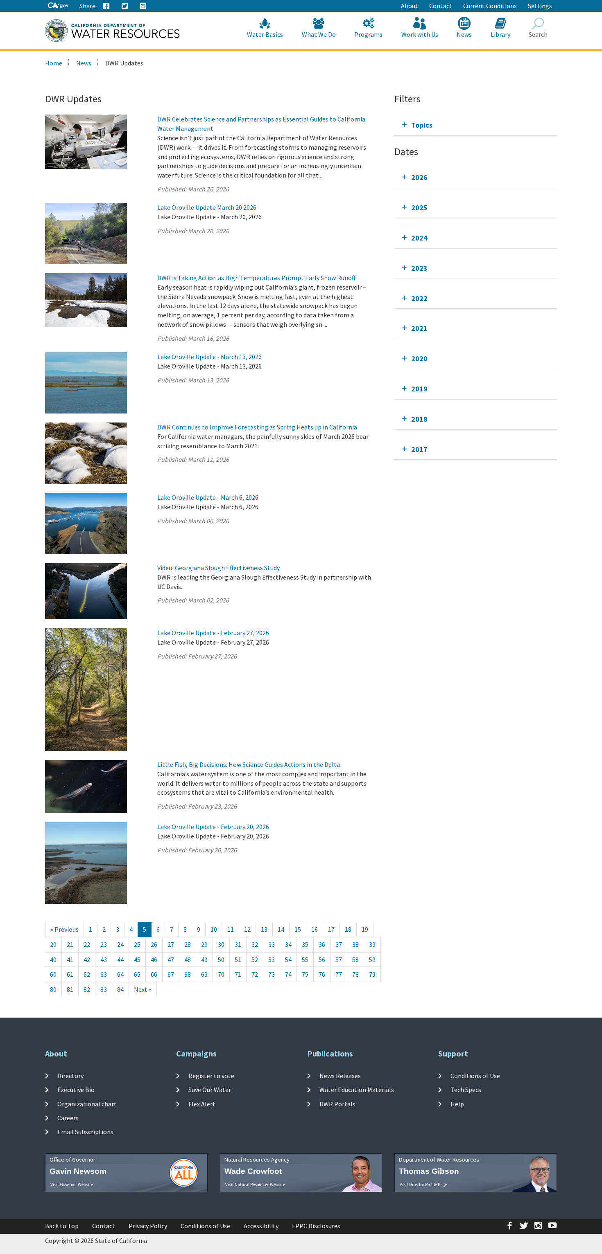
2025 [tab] (419, 207)
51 (238, 959)
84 (120, 989)
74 (288, 974)
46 (154, 959)
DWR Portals (337, 1103)
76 (322, 974)
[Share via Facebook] (106, 6)
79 (372, 974)
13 (264, 929)
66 (154, 974)
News (464, 34)
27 (170, 944)
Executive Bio (76, 1089)
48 (187, 959)
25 (137, 944)
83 (103, 989)
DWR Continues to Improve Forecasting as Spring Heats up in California (257, 427)
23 (103, 944)
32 (254, 944)
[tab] (475, 125)
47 (170, 959)
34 (288, 944)
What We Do (319, 34)
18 (348, 929)
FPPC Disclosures (316, 1226)
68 (187, 974)
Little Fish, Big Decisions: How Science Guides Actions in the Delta (248, 764)
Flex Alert (201, 1103)
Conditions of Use (475, 1076)
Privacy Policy (148, 1226)
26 (154, 944)
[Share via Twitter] (125, 6)
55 (305, 959)
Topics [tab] (421, 125)
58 (355, 959)
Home (53, 63)
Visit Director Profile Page (423, 1184)
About (409, 6)
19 (365, 929)
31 (238, 944)
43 (103, 959)
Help (457, 1103)
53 (271, 959)
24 (120, 944)
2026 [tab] (419, 177)
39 (372, 944)
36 (322, 944)
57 (338, 959)
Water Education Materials (356, 1089)
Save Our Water (209, 1089)
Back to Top (62, 1226)
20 (53, 944)
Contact (440, 6)
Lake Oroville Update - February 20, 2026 (213, 827)
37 (338, 944)
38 (355, 944)
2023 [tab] (419, 268)
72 (254, 974)
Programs (368, 34)
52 (254, 959)
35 (305, 944)
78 (355, 974)
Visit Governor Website (71, 1184)
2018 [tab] (419, 419)
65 (137, 974)
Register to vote (211, 1076)
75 (305, 974)
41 (70, 959)
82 (87, 989)
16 (314, 929)
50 (221, 959)
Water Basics (265, 34)
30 (221, 944)
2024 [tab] (419, 238)
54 (288, 959)
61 (70, 974)
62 (87, 974)
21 (70, 944)
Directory (70, 1076)
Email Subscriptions (85, 1132)
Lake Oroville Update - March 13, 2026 (209, 357)
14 (281, 929)
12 (247, 929)
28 (187, 944)
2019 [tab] (419, 388)
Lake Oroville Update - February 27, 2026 (213, 633)
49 (204, 959)
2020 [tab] (419, 358)
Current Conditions (490, 6)
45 (137, 959)
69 (204, 974)
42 (87, 959)
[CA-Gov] (58, 6)
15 (297, 929)
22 (87, 944)
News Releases (340, 1076)
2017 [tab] (419, 449)
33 (271, 944)
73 (271, 974)
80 (53, 989)
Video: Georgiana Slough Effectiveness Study (218, 568)
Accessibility (261, 1226)
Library (500, 34)
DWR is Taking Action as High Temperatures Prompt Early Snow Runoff (256, 278)
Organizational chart (87, 1103)
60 (53, 974)
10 (213, 929)
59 (372, 959)
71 (238, 974)
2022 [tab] (419, 298)
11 (230, 929)
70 (221, 974)
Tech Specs (465, 1089)
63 (103, 974)
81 (70, 989)
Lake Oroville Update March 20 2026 (206, 207)
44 (120, 959)
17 (331, 929)
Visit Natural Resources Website (255, 1184)
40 (53, 959)
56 (322, 959)
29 (204, 944)
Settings (540, 6)
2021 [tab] (419, 328)
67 (170, 974)
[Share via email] (143, 6)
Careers (68, 1118)
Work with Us (419, 34)
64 (120, 974)
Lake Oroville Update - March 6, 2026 (207, 497)
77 (338, 974)
